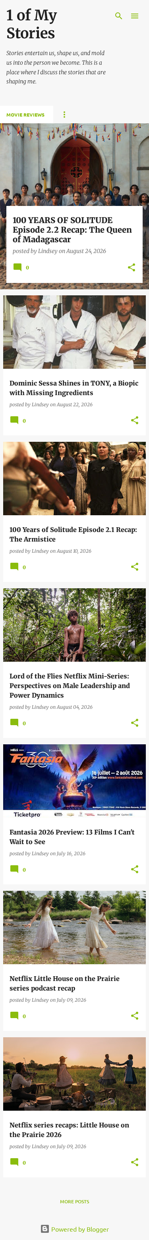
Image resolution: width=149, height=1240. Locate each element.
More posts (74, 1201)
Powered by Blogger (79, 1229)
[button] (131, 268)
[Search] (119, 16)
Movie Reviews (25, 114)
